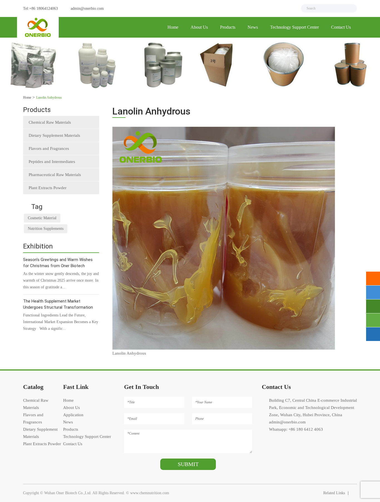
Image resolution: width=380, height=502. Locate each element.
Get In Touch (141, 386)
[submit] (350, 8)
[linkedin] (290, 8)
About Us (199, 27)
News (253, 27)
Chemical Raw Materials (50, 122)
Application (73, 415)
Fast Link (75, 386)
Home (172, 27)
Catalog (33, 386)
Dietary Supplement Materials (54, 135)
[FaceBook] (269, 8)
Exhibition (38, 246)
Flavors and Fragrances (49, 148)
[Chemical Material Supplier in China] (38, 27)
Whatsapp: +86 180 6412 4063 (296, 429)
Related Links (334, 493)
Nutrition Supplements (45, 228)
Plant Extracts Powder (47, 188)
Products (227, 27)
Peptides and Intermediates (52, 161)
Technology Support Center (294, 27)
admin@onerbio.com (87, 8)
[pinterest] (279, 8)
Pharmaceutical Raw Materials (55, 174)
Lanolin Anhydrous (49, 97)
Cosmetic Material (42, 218)
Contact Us (341, 27)
